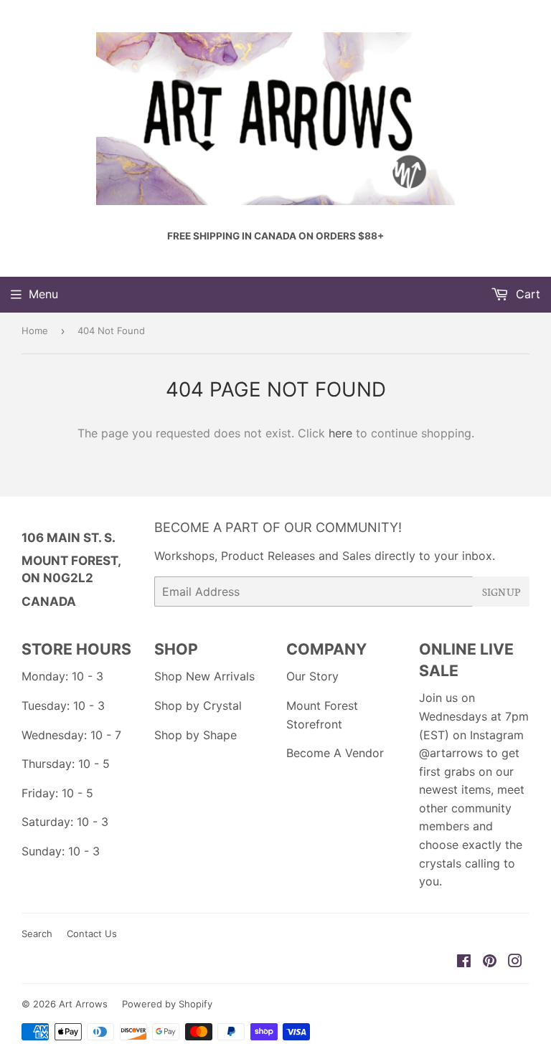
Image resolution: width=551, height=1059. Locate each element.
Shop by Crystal (198, 705)
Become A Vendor (335, 753)
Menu (43, 294)
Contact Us (92, 933)
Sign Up (501, 591)
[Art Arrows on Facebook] (463, 962)
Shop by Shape (195, 735)
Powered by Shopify (167, 1004)
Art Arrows (83, 1004)
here (340, 433)
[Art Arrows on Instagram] (515, 962)
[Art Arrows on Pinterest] (489, 962)
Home (35, 330)
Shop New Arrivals (204, 676)
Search (37, 933)
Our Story (312, 676)
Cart (526, 294)
